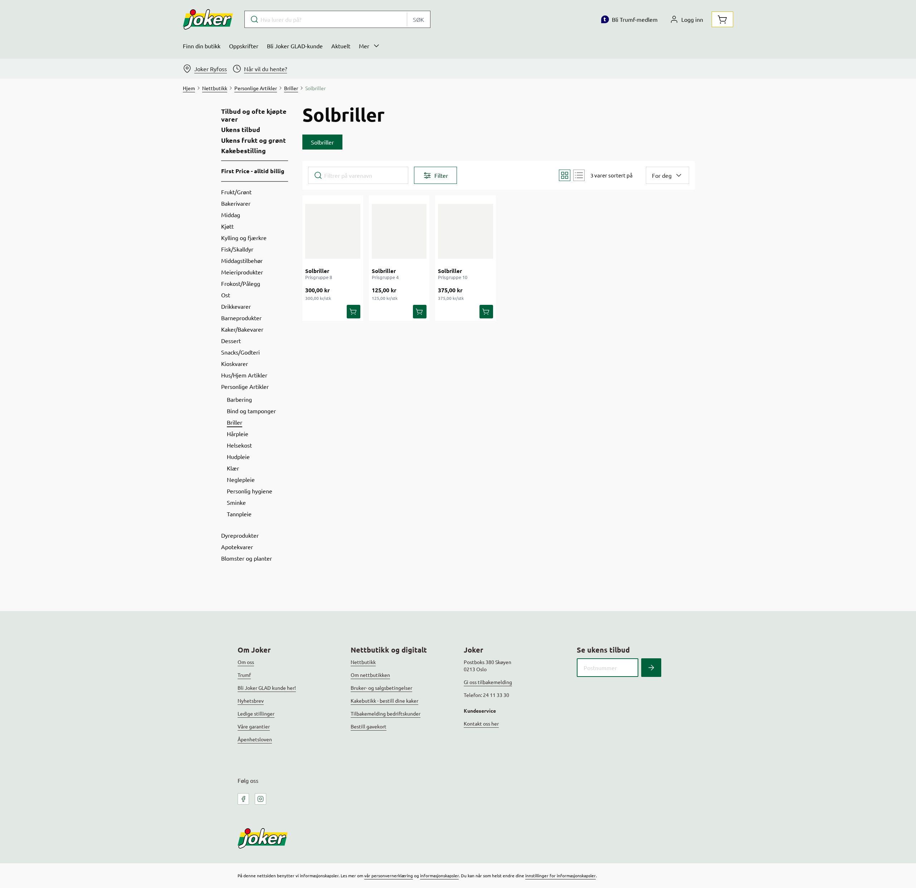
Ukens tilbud (240, 129)
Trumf (244, 675)
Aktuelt (340, 45)
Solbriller (317, 270)
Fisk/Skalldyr (237, 249)
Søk (418, 19)
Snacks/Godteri (240, 352)
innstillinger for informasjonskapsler (560, 875)
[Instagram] (260, 799)
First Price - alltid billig (252, 171)
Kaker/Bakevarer (242, 329)
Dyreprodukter (240, 535)
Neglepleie (241, 479)
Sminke (236, 502)
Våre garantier (254, 726)
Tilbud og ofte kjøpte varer (254, 115)
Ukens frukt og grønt (253, 140)
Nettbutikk (363, 662)
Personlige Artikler (245, 386)
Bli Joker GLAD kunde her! (267, 687)
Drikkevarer (236, 306)
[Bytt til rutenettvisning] (564, 175)
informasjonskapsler (439, 875)
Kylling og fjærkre (244, 237)
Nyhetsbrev (251, 700)
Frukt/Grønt (236, 191)
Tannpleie (239, 513)
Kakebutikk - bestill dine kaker (384, 700)
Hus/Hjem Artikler (244, 375)
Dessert (231, 340)
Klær (233, 468)
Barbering (239, 399)
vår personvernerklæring (388, 875)
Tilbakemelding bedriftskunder (385, 713)
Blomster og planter (246, 558)
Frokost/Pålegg (240, 283)
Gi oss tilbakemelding (488, 682)
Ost (225, 294)
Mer (364, 45)
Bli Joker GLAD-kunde (295, 45)
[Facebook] (243, 799)
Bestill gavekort (368, 726)
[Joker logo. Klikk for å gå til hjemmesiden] (208, 19)
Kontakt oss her (481, 723)
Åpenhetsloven (255, 739)
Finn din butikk (201, 45)
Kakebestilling (243, 151)
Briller (234, 422)
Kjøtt (227, 226)
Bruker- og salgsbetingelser (381, 687)
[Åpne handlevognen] (722, 19)
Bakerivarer (235, 203)
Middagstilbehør (242, 260)
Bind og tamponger (251, 410)
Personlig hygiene (249, 490)
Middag (230, 214)
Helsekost (239, 445)
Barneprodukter (241, 317)
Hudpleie (238, 456)
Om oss (246, 662)
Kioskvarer (234, 363)
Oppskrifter (243, 45)
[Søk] (651, 667)
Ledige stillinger (256, 713)
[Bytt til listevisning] (579, 175)
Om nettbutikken (370, 675)
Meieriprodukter (242, 271)
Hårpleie (237, 433)
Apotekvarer (237, 546)
